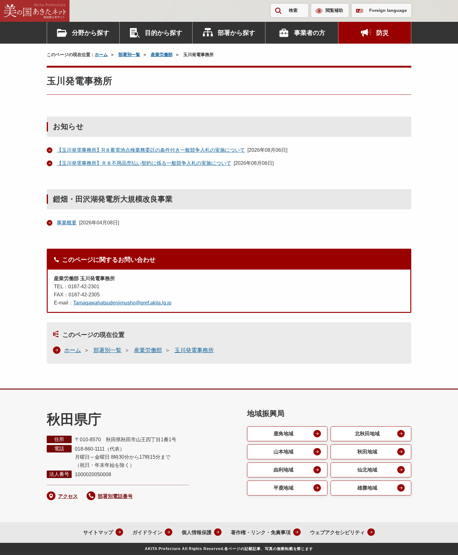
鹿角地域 (283, 433)
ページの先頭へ (440, 542)
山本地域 (283, 451)
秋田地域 (367, 451)
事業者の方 (309, 32)
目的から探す (163, 32)
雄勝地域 (367, 487)
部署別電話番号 (115, 496)
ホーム (101, 54)
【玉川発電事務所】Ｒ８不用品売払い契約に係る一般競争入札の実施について (144, 163)
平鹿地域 (283, 487)
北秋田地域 (367, 433)
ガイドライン (147, 532)
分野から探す (90, 32)
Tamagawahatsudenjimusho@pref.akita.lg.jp (122, 302)
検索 (293, 10)
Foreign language (388, 10)
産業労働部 (162, 54)
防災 (382, 32)
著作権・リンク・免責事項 (261, 532)
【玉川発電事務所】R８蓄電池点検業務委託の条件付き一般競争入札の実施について (151, 150)
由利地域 (283, 469)
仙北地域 (367, 469)
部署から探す (236, 32)
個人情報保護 (197, 532)
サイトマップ (98, 532)
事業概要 (67, 222)
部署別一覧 (129, 54)
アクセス (68, 496)
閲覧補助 (334, 10)
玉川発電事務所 (194, 350)
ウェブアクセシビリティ (337, 532)
